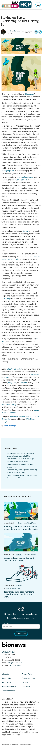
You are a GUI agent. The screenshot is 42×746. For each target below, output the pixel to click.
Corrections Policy (9, 686)
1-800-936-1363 (15, 666)
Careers (25, 682)
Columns (19, 523)
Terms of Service (8, 691)
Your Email (5, 623)
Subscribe (21, 634)
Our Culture (6, 682)
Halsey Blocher (31, 523)
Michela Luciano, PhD (13, 588)
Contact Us (26, 686)
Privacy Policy (27, 674)
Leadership (6, 678)
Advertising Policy (28, 678)
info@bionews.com (15, 663)
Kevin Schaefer (15, 31)
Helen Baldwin (31, 554)
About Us (5, 674)
